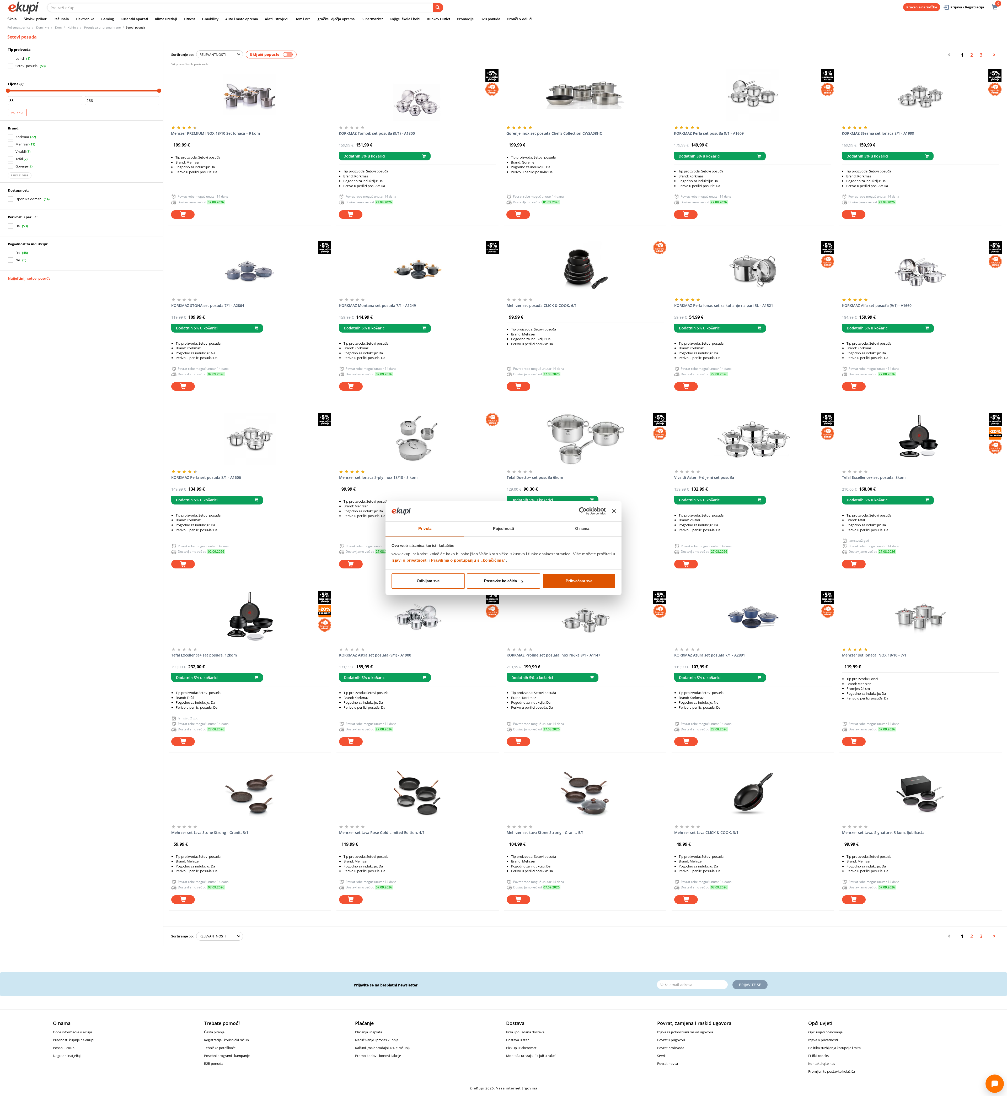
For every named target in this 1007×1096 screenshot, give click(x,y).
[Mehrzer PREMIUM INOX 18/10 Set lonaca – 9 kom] (249, 95)
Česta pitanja (214, 1032)
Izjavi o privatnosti (410, 560)
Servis (661, 1055)
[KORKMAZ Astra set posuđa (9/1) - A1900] (417, 617)
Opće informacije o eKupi (72, 1032)
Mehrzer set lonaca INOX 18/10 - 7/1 (874, 655)
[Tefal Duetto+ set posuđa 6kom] (585, 439)
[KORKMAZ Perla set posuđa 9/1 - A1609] (752, 95)
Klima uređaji (166, 19)
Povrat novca (667, 1063)
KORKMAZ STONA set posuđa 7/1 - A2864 (207, 305)
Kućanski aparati (134, 19)
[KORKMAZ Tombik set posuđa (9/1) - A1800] (417, 95)
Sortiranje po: (182, 54)
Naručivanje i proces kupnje (376, 1040)
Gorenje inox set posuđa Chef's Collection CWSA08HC (554, 133)
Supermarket (372, 19)
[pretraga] (438, 7)
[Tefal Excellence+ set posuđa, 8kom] (920, 439)
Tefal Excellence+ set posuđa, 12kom (204, 655)
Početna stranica (18, 27)
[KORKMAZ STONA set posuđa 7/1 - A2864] (250, 267)
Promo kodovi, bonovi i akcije (378, 1055)
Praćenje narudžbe (921, 7)
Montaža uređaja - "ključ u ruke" (531, 1055)
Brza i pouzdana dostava (525, 1032)
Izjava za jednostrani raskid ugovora (685, 1032)
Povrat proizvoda (670, 1047)
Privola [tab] (424, 528)
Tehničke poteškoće (219, 1047)
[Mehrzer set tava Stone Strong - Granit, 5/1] (585, 794)
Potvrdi (17, 112)
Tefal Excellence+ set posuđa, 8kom (874, 477)
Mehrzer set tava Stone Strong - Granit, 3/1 (209, 832)
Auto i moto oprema (241, 19)
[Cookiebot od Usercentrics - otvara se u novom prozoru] (583, 511)
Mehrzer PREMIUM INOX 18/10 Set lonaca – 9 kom (215, 133)
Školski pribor (35, 19)
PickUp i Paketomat (521, 1047)
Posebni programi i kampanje (227, 1055)
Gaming (107, 19)
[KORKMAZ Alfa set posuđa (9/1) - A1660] (920, 267)
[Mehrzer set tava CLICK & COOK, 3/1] (753, 794)
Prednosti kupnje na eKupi (73, 1040)
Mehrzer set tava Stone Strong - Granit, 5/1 (545, 832)
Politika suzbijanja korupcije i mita (834, 1047)
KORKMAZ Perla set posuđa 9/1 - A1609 (709, 133)
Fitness (189, 19)
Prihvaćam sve (579, 581)
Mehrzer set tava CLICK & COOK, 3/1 (706, 832)
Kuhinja (73, 27)
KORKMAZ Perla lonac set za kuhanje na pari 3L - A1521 (723, 305)
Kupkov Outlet (438, 19)
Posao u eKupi (64, 1047)
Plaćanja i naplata (368, 1032)
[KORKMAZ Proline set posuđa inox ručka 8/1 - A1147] (585, 617)
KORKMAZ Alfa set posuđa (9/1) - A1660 (877, 305)
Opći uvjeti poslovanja (825, 1032)
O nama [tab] (582, 528)
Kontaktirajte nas (821, 1063)
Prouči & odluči (519, 19)
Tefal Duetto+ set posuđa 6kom (535, 477)
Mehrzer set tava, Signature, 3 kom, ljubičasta (883, 832)
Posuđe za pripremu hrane (102, 27)
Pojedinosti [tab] (503, 528)
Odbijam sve (428, 581)
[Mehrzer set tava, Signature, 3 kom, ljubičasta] (920, 794)
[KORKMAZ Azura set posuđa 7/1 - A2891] (753, 617)
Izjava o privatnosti (823, 1040)
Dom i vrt (302, 19)
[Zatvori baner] (614, 511)
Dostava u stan (517, 1040)
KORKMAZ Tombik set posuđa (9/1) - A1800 (377, 133)
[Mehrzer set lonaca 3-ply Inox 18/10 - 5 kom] (417, 439)
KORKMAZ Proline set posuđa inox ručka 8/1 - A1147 (553, 655)
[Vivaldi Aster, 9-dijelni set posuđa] (753, 439)
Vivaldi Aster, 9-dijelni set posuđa (704, 477)
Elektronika (85, 19)
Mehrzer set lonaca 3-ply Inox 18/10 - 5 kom (378, 477)
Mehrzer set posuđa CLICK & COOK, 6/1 (542, 305)
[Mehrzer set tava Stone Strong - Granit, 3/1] (250, 794)
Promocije (465, 19)
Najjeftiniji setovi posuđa (29, 278)
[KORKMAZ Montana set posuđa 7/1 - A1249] (417, 267)
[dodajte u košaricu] (183, 214)
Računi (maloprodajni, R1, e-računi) (382, 1047)
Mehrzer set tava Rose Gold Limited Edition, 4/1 (382, 832)
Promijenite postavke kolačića (831, 1071)
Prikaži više (20, 175)
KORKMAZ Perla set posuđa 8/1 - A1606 (206, 477)
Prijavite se (750, 984)
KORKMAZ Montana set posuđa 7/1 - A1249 (377, 305)
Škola (12, 19)
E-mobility (210, 19)
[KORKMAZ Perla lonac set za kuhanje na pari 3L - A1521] (753, 267)
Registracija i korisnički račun (226, 1040)
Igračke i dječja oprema (336, 19)
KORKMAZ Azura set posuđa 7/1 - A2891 (709, 655)
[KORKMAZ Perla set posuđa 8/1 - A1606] (250, 439)
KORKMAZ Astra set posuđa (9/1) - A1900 (375, 655)
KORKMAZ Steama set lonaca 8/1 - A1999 (878, 133)
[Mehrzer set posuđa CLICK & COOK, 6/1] (585, 267)
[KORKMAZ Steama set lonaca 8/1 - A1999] (920, 95)
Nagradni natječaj (67, 1055)
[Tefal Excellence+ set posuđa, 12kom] (250, 617)
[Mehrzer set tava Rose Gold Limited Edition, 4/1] (417, 794)
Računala (61, 19)
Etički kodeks (818, 1055)
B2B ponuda (490, 19)
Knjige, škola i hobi (405, 19)
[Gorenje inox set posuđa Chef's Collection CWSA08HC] (585, 95)
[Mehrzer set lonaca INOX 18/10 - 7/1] (920, 617)
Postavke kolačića (500, 581)
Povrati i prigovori (671, 1040)
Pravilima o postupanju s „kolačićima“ (468, 560)
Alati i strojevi (276, 19)
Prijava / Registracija (967, 7)
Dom (58, 27)
